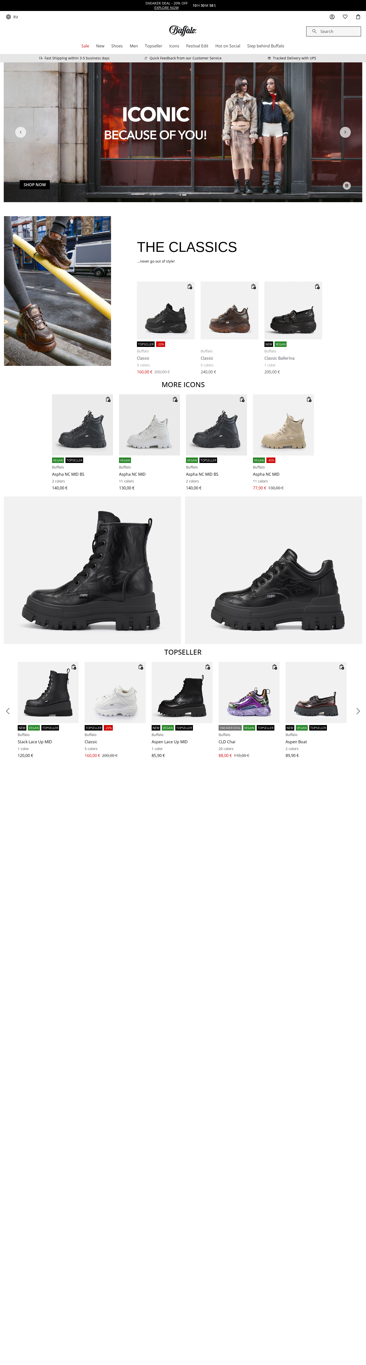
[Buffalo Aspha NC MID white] (149, 424)
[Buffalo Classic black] (166, 310)
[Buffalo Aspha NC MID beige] (283, 424)
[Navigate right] (345, 132)
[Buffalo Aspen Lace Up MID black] (182, 692)
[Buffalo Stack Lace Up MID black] (48, 692)
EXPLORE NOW (166, 7)
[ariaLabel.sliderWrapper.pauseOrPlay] (347, 185)
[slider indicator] (181, 195)
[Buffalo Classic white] (115, 692)
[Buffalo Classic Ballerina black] (293, 310)
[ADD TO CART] (190, 287)
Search (326, 31)
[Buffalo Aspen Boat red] (316, 692)
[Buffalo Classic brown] (229, 310)
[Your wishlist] (345, 17)
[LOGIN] (332, 17)
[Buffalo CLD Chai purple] (249, 692)
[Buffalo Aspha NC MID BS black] (82, 424)
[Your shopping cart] (358, 17)
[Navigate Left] (20, 132)
